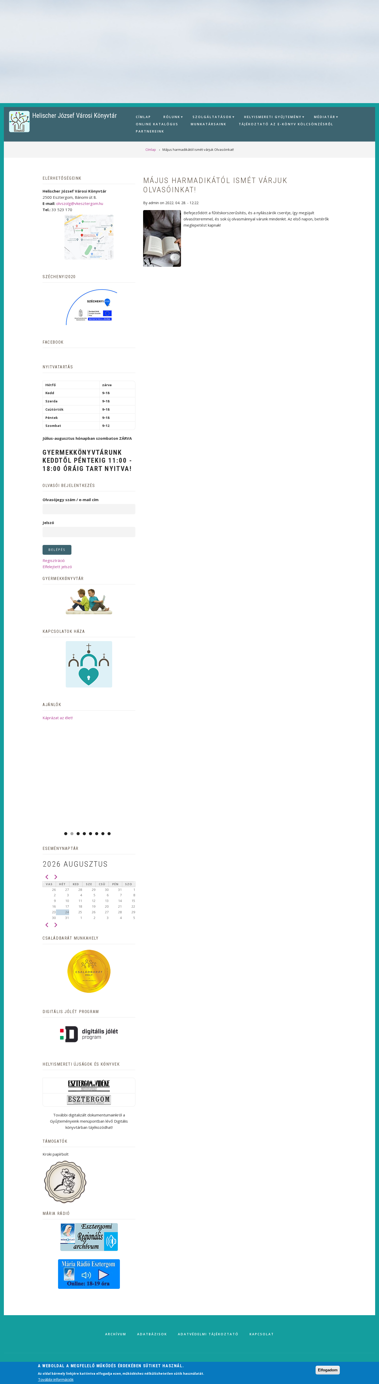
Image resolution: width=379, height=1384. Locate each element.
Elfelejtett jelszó (57, 566)
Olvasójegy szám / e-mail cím (70, 499)
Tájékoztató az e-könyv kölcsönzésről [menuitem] (286, 124)
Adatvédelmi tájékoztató (208, 1334)
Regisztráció (54, 560)
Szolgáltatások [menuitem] (210, 118)
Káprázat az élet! (58, 717)
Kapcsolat (262, 1334)
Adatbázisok (152, 1334)
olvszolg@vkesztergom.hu (79, 203)
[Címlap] (19, 121)
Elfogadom (327, 1370)
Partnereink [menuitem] (150, 131)
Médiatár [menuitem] (322, 118)
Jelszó (48, 522)
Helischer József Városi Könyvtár (74, 115)
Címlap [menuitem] (143, 117)
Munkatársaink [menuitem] (208, 124)
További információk (55, 1379)
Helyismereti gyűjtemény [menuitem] (271, 118)
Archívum (115, 1334)
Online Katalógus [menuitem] (157, 124)
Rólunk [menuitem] (169, 118)
